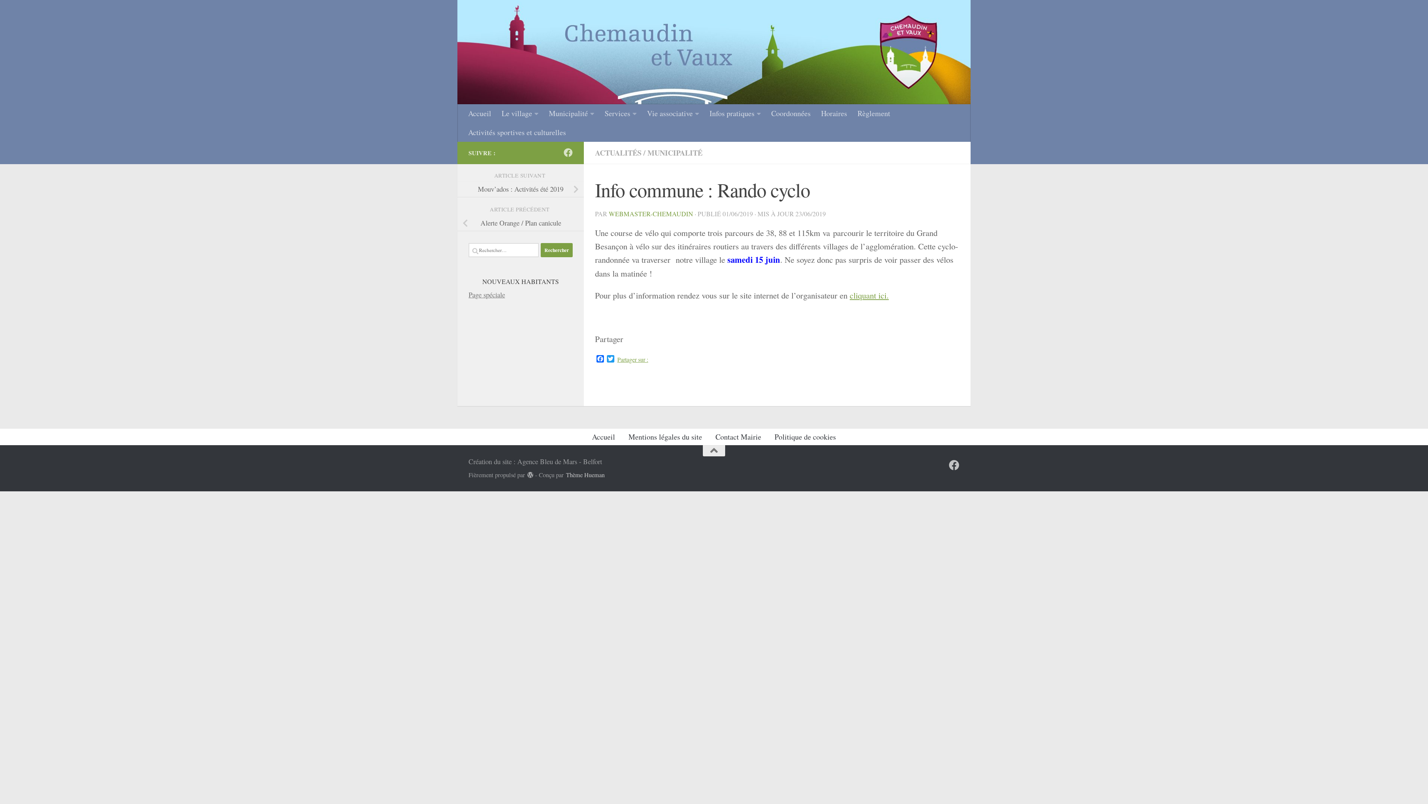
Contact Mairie (738, 437)
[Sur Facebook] (568, 152)
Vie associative (670, 113)
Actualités (618, 152)
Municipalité (568, 113)
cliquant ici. (869, 295)
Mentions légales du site (665, 437)
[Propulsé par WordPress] (530, 475)
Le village (517, 113)
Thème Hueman (585, 475)
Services (617, 113)
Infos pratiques (732, 113)
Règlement (874, 113)
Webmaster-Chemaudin (651, 214)
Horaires (834, 113)
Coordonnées (791, 113)
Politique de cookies (805, 437)
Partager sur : (632, 359)
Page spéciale (487, 294)
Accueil (479, 113)
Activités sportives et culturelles (517, 132)
